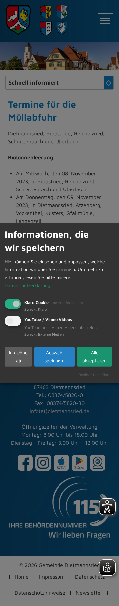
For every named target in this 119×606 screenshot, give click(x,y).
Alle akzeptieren (94, 356)
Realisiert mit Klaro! (95, 374)
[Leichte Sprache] (107, 567)
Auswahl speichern (55, 356)
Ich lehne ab (18, 356)
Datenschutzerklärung (27, 285)
